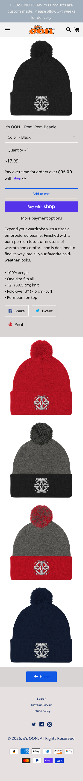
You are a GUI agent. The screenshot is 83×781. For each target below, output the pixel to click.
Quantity (15, 150)
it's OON (30, 738)
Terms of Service (41, 705)
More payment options (41, 218)
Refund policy (41, 711)
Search (41, 698)
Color (12, 137)
